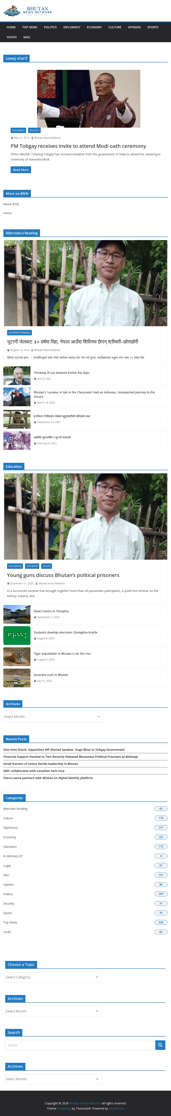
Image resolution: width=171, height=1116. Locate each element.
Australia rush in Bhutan (51, 675)
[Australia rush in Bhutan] (16, 678)
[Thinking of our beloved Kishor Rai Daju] (16, 375)
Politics (50, 27)
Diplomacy (71, 27)
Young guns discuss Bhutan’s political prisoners (63, 575)
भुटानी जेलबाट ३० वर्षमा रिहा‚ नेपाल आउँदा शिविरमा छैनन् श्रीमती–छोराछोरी (72, 341)
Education (15, 566)
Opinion (134, 27)
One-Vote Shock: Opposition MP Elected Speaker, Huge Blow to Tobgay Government (64, 750)
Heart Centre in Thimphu (51, 611)
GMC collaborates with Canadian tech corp (33, 771)
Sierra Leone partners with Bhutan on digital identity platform (48, 778)
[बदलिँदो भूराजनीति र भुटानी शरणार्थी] (16, 440)
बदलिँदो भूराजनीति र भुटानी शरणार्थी (52, 437)
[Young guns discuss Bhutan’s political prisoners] (85, 516)
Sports (152, 27)
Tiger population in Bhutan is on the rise (62, 654)
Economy (94, 27)
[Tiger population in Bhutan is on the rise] (16, 656)
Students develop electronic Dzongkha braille (65, 632)
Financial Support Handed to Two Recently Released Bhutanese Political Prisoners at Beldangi (70, 757)
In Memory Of (12, 856)
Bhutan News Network (47, 138)
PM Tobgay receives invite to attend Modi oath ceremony (78, 145)
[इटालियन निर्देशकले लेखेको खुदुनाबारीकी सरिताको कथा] (16, 419)
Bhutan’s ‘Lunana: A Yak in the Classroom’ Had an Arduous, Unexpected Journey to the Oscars (94, 394)
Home (11, 27)
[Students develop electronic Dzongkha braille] (16, 635)
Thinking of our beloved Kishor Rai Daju (61, 373)
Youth (12, 37)
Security (8, 903)
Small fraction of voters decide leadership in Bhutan (40, 764)
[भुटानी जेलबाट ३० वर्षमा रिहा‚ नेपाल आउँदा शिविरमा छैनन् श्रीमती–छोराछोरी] (85, 283)
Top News (29, 27)
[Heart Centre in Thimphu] (16, 614)
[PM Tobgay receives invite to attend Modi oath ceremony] (89, 99)
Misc (26, 37)
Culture (114, 27)
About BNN (11, 204)
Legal (7, 866)
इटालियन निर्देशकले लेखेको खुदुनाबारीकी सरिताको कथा (62, 416)
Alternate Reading (19, 332)
